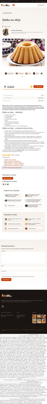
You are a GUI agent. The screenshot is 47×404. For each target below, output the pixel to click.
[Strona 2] (23, 76)
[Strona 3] (24, 76)
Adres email (4, 271)
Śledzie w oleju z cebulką (10, 159)
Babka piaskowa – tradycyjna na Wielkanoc (14, 164)
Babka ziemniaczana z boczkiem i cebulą (14, 165)
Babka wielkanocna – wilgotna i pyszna (13, 162)
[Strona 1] (22, 76)
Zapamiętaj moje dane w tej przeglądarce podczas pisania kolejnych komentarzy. (18, 276)
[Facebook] (32, 1)
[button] (14, 5)
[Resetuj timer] (31, 86)
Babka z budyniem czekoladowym (12, 161)
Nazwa (3, 265)
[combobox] (41, 5)
